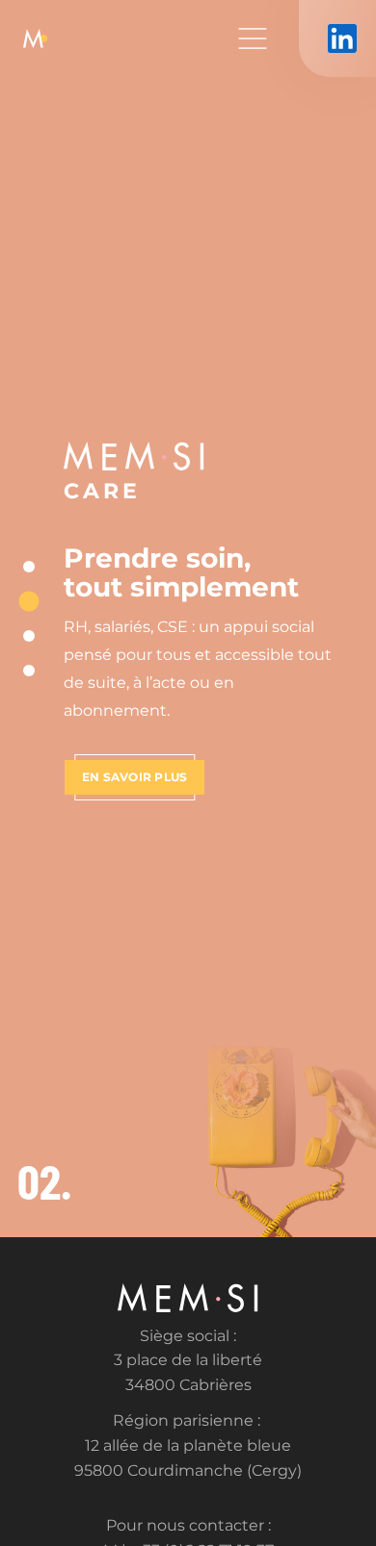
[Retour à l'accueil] (35, 38)
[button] (29, 566)
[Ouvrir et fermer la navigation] (252, 38)
